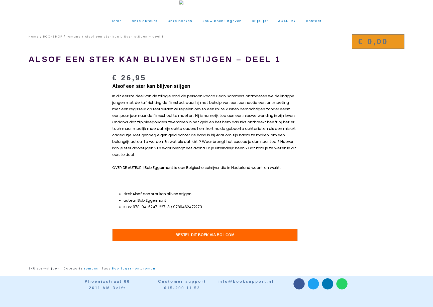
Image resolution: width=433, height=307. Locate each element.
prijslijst (260, 21)
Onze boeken (180, 21)
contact (314, 21)
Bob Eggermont (126, 268)
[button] (299, 283)
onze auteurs (145, 21)
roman (149, 268)
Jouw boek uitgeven (222, 21)
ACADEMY (287, 21)
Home (116, 21)
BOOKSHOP (52, 37)
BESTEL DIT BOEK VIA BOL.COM (205, 235)
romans (74, 37)
